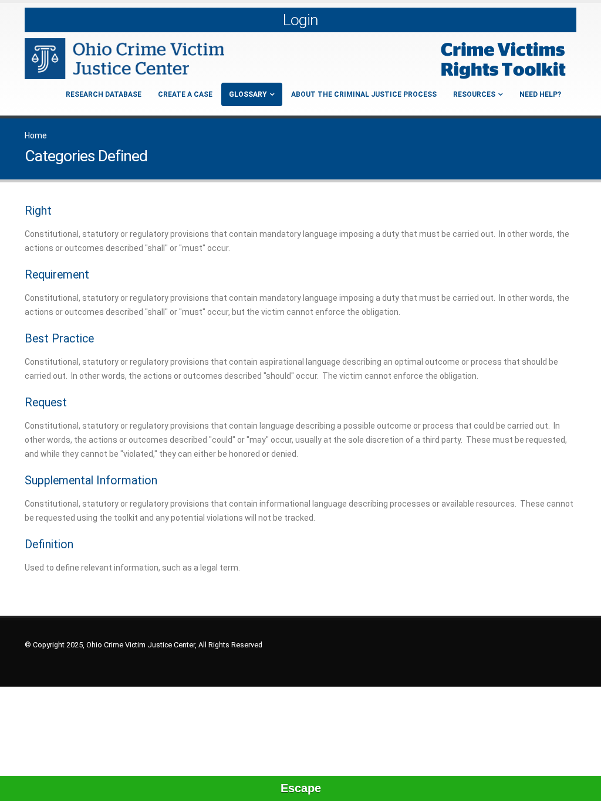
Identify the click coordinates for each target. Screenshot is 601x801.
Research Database (103, 94)
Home (36, 135)
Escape (301, 788)
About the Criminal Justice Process (364, 94)
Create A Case (185, 94)
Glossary (248, 94)
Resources (474, 94)
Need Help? (540, 94)
